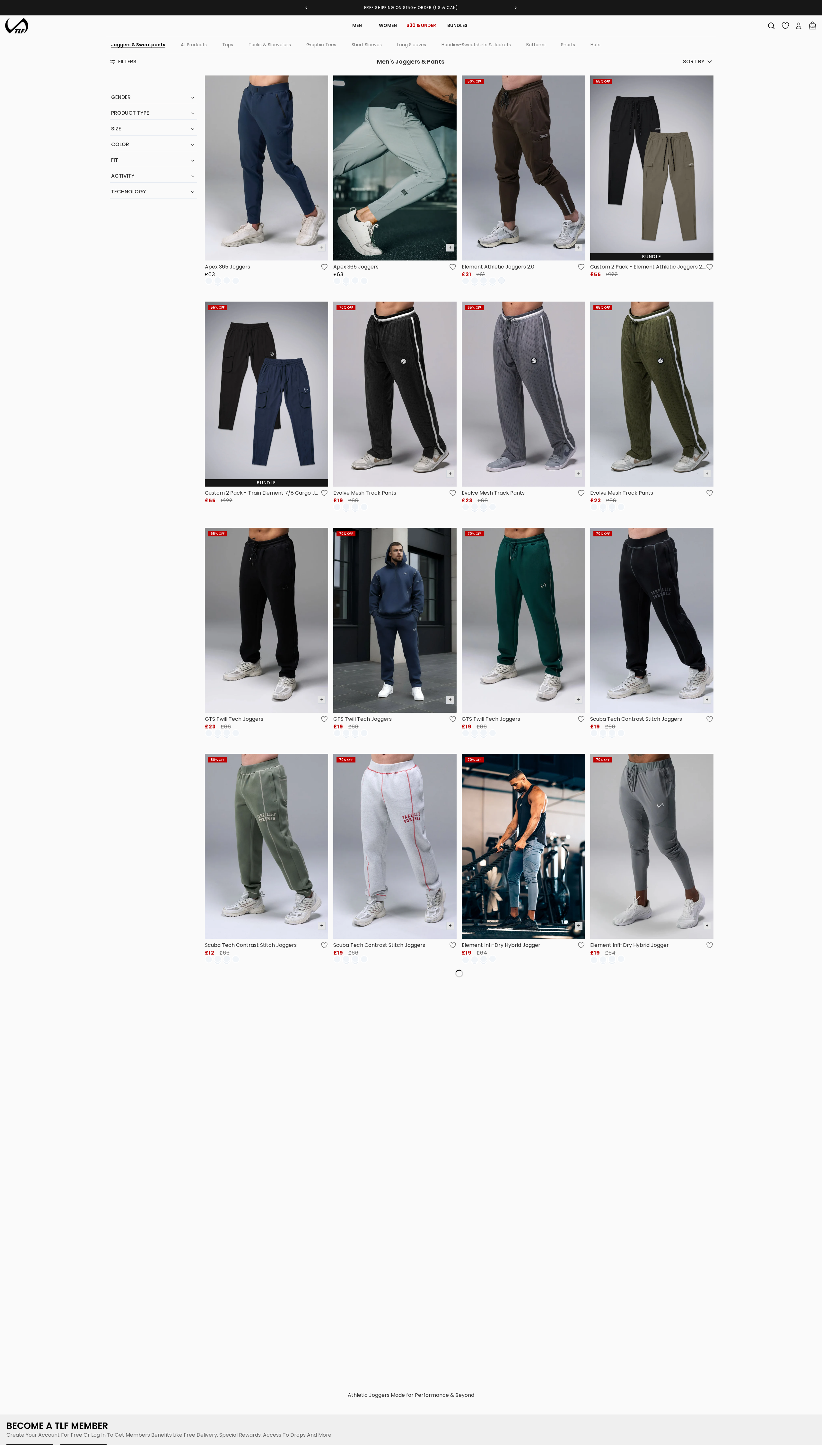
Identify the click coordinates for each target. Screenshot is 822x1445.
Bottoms (536, 44)
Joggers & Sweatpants (138, 44)
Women (388, 25)
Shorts (568, 44)
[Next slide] (516, 8)
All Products (194, 44)
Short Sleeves (367, 44)
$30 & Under (421, 25)
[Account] (799, 26)
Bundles (457, 25)
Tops (227, 44)
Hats (595, 44)
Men (357, 25)
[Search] (771, 26)
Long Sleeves (411, 44)
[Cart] (812, 25)
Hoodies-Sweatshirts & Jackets (476, 44)
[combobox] (771, 26)
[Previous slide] (306, 8)
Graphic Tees (321, 44)
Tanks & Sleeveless (270, 44)
